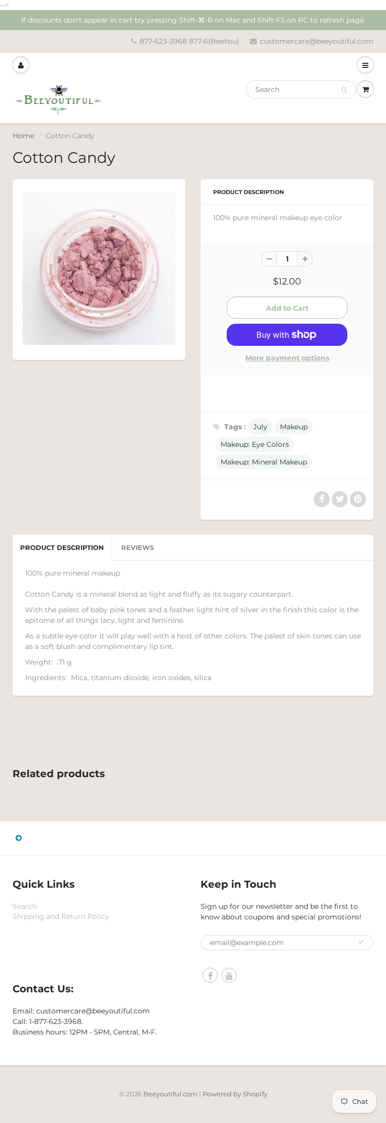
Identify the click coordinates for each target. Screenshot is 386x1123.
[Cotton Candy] (99, 268)
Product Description (62, 547)
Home (23, 135)
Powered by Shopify (235, 1094)
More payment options (287, 357)
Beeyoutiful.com (170, 1094)
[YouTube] (229, 975)
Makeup (294, 426)
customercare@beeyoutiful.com (316, 41)
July (260, 426)
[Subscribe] (360, 942)
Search (25, 906)
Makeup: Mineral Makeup (264, 461)
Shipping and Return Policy (61, 916)
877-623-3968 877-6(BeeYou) (189, 41)
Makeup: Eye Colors (255, 444)
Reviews (137, 547)
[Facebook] (210, 975)
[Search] (344, 90)
